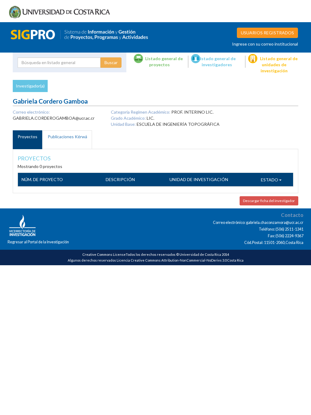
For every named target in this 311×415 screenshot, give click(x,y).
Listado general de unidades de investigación (279, 64)
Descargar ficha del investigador (269, 200)
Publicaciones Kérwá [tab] (67, 136)
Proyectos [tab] (27, 136)
